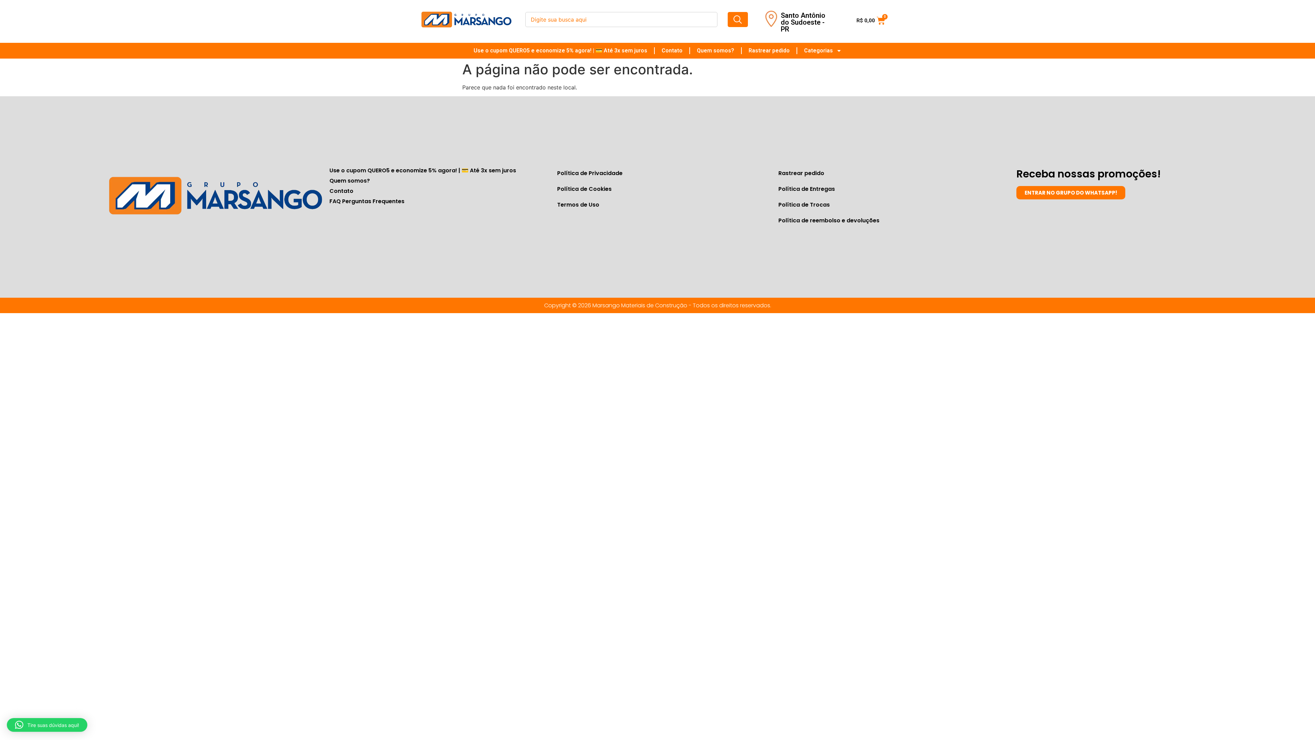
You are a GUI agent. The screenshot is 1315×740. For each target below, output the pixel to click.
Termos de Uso (578, 205)
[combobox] (621, 19)
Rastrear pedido (769, 50)
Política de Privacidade (590, 173)
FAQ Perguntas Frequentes (366, 201)
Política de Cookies (584, 189)
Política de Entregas (806, 189)
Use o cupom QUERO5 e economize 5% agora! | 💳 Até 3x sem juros (560, 50)
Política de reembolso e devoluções (828, 220)
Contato (672, 50)
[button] (47, 725)
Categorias (818, 50)
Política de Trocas (804, 205)
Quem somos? (715, 50)
